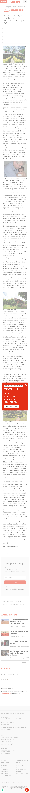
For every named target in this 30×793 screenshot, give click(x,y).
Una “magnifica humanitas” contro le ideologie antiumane (19, 653)
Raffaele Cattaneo (15, 646)
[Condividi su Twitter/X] (2, 32)
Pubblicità (4, 766)
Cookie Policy (4, 769)
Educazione (18, 601)
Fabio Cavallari (14, 636)
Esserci (12, 658)
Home (5, 6)
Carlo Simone (14, 626)
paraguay (22, 604)
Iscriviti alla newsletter (7, 764)
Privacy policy (5, 767)
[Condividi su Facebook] (2, 29)
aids (3, 601)
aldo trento (10, 601)
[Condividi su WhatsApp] (2, 36)
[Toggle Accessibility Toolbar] (27, 790)
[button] (2, 42)
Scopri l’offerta (10, 406)
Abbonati (3, 1)
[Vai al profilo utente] (25, 1)
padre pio (4, 604)
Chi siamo (3, 760)
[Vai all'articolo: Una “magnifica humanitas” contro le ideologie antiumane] (5, 654)
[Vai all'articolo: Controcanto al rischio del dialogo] (5, 643)
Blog (8, 6)
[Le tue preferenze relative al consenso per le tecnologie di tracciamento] (2, 790)
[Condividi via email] (2, 39)
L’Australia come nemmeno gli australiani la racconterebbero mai (19, 621)
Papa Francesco (14, 604)
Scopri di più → (24, 662)
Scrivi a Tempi (5, 762)
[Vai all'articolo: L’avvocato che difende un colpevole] (5, 634)
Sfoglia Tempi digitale (7, 775)
